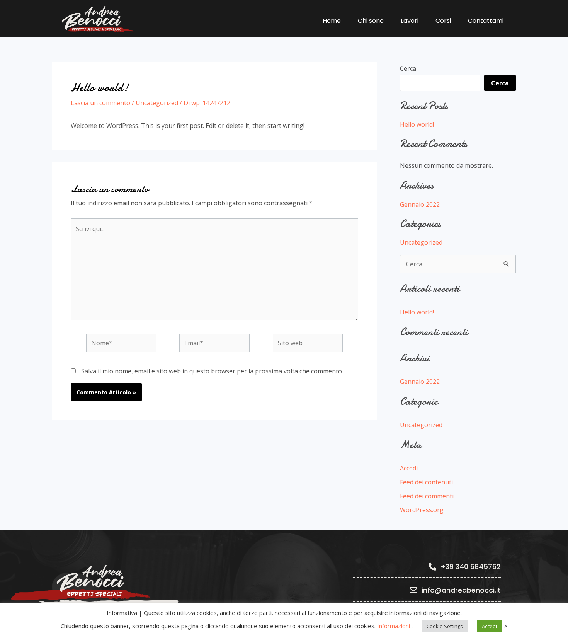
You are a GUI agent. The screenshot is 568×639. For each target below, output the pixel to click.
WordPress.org (422, 510)
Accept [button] (489, 626)
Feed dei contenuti (426, 482)
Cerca (408, 68)
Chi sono (371, 20)
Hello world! (417, 124)
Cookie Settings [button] (445, 626)
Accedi (409, 468)
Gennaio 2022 (420, 204)
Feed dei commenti (427, 496)
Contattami (485, 20)
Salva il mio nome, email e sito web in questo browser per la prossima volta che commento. (212, 371)
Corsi (443, 20)
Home (332, 20)
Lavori (409, 20)
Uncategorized (157, 103)
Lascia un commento (100, 103)
